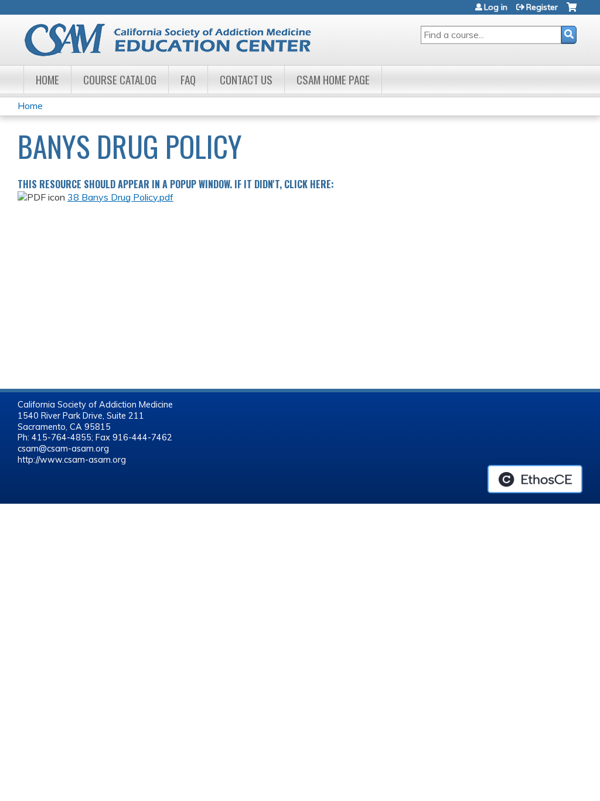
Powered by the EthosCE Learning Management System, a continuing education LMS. (535, 479)
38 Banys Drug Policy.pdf (120, 197)
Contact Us (246, 79)
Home (47, 79)
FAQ (188, 79)
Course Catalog (119, 79)
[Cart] (572, 11)
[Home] (177, 40)
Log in (495, 7)
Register (542, 7)
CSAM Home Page (333, 79)
